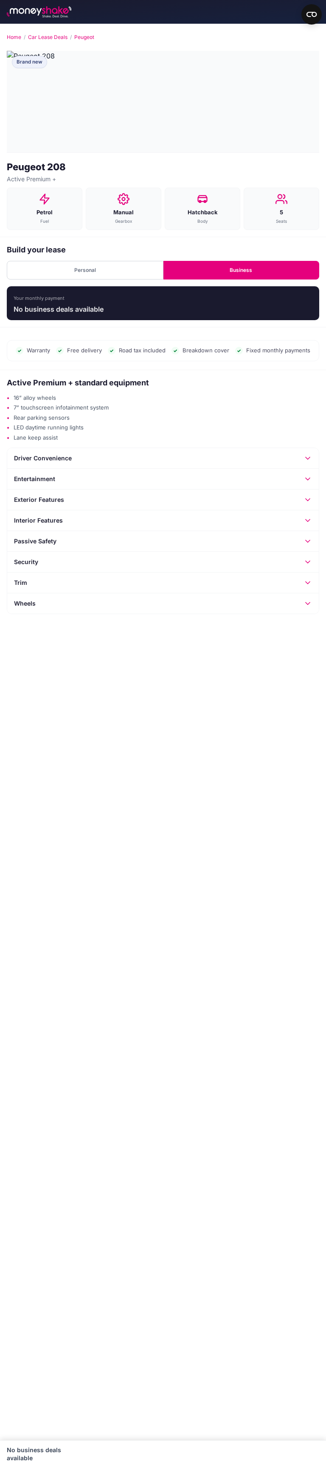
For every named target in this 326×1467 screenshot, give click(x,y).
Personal (85, 270)
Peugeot (84, 37)
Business (241, 270)
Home (14, 37)
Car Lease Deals (47, 37)
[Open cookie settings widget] (311, 14)
